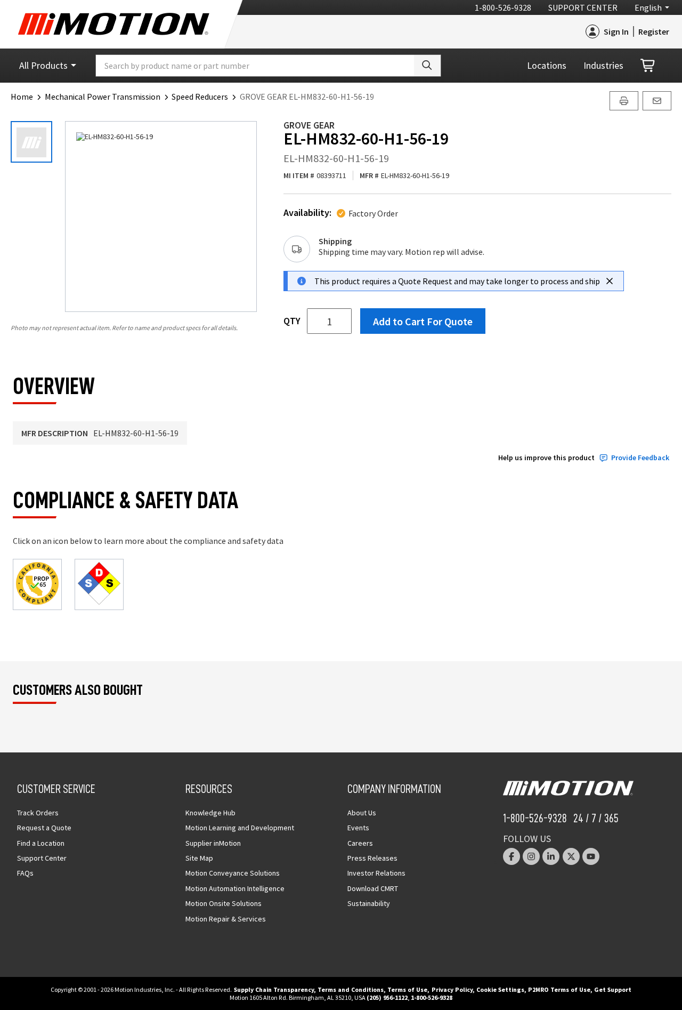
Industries (603, 65)
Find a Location (40, 843)
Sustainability (368, 903)
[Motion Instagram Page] (531, 856)
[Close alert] (609, 281)
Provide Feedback (640, 457)
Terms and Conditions (351, 989)
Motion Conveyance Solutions (232, 873)
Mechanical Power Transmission (102, 96)
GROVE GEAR (309, 125)
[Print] (624, 100)
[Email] (657, 100)
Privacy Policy (452, 989)
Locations (546, 65)
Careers (360, 843)
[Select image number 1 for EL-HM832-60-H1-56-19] (31, 142)
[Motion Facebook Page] (511, 856)
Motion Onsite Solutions (223, 903)
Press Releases (372, 858)
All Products (43, 65)
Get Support (612, 989)
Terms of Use (407, 989)
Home (22, 96)
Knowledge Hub (210, 812)
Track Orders (38, 812)
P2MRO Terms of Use (559, 989)
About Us (361, 812)
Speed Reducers (200, 96)
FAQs (25, 873)
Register (653, 31)
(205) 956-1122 (387, 997)
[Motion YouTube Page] (590, 856)
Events (358, 827)
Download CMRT (372, 888)
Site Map (199, 858)
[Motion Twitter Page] (571, 856)
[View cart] (648, 66)
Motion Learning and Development (239, 827)
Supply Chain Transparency (274, 989)
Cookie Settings (500, 989)
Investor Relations (376, 873)
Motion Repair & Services (225, 919)
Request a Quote (44, 827)
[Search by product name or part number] (427, 65)
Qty (292, 321)
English (648, 7)
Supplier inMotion (213, 843)
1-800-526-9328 (503, 7)
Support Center (583, 7)
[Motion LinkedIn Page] (550, 856)
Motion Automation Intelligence (235, 888)
